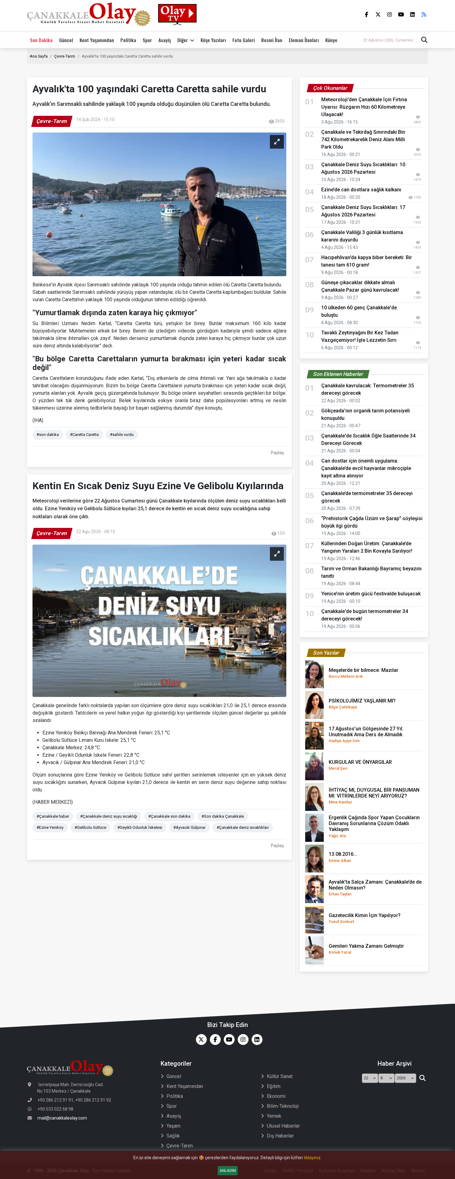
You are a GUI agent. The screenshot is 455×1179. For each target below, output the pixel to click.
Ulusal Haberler (283, 1126)
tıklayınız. (313, 1157)
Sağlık (173, 1136)
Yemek (274, 1116)
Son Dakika (41, 40)
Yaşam (173, 1126)
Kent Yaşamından (97, 40)
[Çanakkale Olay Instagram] (242, 1039)
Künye (331, 40)
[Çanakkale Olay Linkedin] (255, 1039)
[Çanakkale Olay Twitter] (200, 1039)
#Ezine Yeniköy (50, 827)
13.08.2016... (343, 857)
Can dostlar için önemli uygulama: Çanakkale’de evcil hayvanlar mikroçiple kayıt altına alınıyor (366, 468)
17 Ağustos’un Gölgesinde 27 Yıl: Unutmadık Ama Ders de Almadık (366, 734)
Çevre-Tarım (64, 56)
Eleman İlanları (304, 40)
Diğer (182, 40)
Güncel (66, 40)
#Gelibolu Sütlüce (90, 827)
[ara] (422, 1078)
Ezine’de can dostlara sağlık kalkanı (361, 190)
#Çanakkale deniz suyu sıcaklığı (108, 816)
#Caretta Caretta (84, 434)
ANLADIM (227, 1170)
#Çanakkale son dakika (169, 816)
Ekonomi (276, 1096)
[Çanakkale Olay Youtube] (228, 1039)
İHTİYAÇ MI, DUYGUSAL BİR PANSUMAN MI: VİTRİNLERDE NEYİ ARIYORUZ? (374, 795)
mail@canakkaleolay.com (62, 1118)
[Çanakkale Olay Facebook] (214, 1039)
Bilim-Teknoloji (283, 1106)
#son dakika (48, 434)
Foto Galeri (243, 40)
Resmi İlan (271, 40)
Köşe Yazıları (213, 40)
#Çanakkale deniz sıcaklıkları (243, 827)
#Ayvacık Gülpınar (189, 827)
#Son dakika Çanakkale (223, 816)
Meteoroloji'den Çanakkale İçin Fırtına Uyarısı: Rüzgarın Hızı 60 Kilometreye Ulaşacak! (364, 107)
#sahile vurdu (122, 434)
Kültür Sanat (279, 1076)
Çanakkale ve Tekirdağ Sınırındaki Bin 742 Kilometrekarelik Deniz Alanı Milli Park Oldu (363, 139)
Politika (128, 40)
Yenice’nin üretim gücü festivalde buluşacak (371, 594)
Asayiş (164, 40)
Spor (147, 40)
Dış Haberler (280, 1136)
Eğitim (273, 1086)
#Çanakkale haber (53, 816)
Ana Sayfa (39, 56)
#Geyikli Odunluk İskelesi (139, 827)
